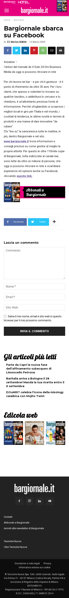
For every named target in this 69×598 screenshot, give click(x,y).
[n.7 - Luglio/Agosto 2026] (12, 192)
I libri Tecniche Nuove (15, 547)
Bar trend (19, 20)
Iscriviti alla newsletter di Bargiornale (24, 528)
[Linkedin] (40, 501)
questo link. (24, 176)
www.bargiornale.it (16, 141)
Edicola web (21, 414)
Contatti (8, 516)
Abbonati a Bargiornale (36, 192)
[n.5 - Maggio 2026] (55, 434)
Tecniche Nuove (12, 541)
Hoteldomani (24, 2)
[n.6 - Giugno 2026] (34, 434)
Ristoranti (9, 2)
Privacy (47, 563)
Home (7, 20)
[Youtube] (50, 501)
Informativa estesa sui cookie (34, 567)
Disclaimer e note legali (27, 563)
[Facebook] (19, 501)
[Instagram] (29, 501)
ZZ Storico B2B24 (16, 42)
